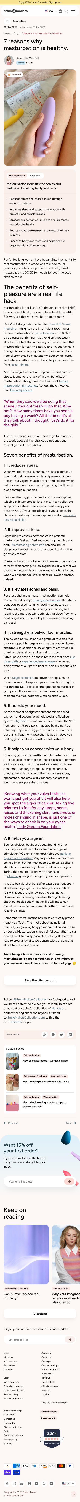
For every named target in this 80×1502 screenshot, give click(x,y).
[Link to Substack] (22, 1483)
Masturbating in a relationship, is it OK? (46, 1081)
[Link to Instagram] (14, 1483)
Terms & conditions (13, 1435)
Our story (46, 1357)
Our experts (47, 1361)
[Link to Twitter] (44, 1483)
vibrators (12, 876)
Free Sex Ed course (13, 1398)
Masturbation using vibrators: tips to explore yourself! (44, 1104)
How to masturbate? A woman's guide (45, 1060)
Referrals (46, 1390)
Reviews (45, 1378)
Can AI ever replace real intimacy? (21, 1296)
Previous (13, 1123)
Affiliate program (49, 1386)
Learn (6, 1378)
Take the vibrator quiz (40, 980)
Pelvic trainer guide (13, 1386)
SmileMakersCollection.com (26, 1017)
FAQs (6, 1431)
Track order (9, 1423)
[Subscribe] (69, 1181)
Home (7, 33)
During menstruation (47, 600)
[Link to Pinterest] (29, 1483)
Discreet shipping (13, 1427)
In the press (47, 1373)
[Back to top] (74, 1494)
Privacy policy (10, 1439)
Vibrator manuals (50, 1369)
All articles (40, 1314)
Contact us (9, 1419)
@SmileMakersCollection (30, 999)
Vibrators (8, 1357)
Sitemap (8, 1443)
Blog (16, 33)
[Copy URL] (44, 1034)
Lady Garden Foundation (39, 826)
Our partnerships (50, 1365)
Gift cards (9, 1369)
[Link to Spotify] (51, 1483)
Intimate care (10, 1361)
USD (51, 11)
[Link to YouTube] (36, 1483)
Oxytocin (21, 721)
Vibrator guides (11, 1382)
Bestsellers (9, 1365)
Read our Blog (11, 1394)
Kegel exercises (22, 678)
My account (9, 1414)
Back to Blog (19, 21)
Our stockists (48, 1382)
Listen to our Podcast (14, 1390)
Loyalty (45, 1394)
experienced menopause (38, 661)
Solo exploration (17, 175)
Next (69, 1123)
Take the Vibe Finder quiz (54, 1402)
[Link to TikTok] (7, 1483)
